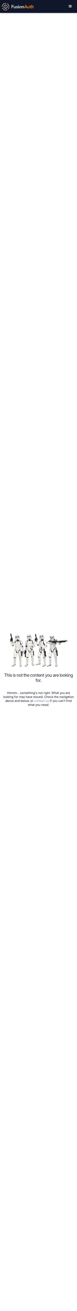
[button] (70, 6)
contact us (41, 701)
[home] (17, 6)
